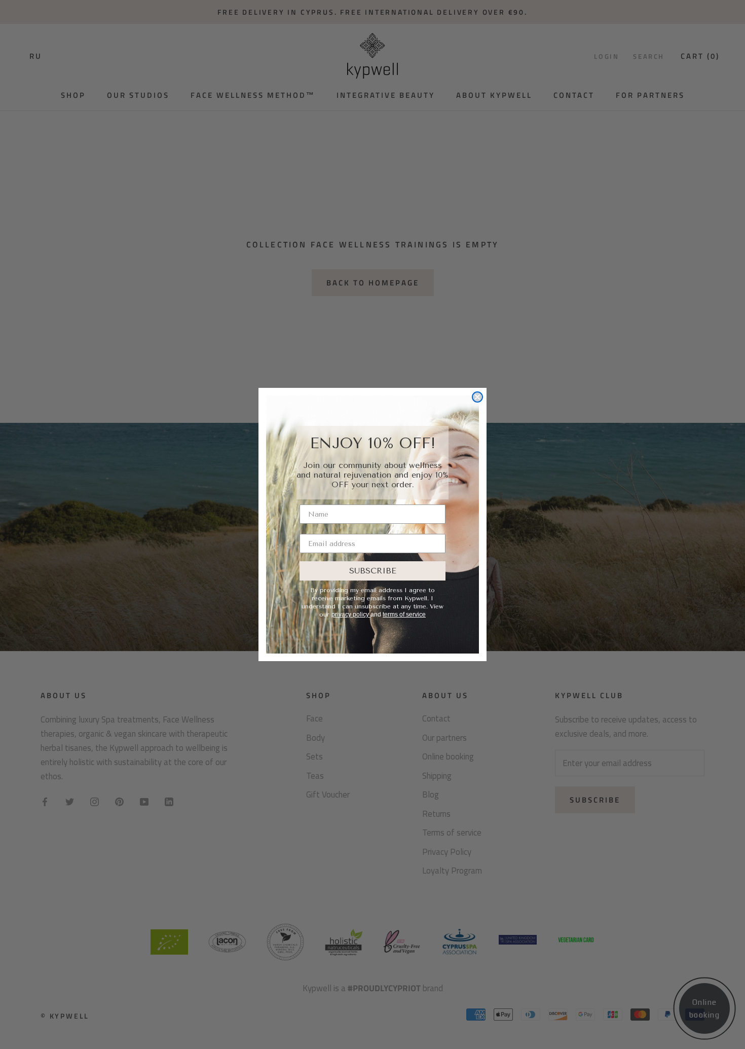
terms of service (404, 614)
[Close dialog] (477, 397)
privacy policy (350, 614)
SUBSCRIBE (372, 570)
